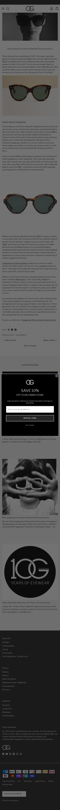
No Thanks (30, 425)
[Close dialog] (57, 376)
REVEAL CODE (30, 418)
